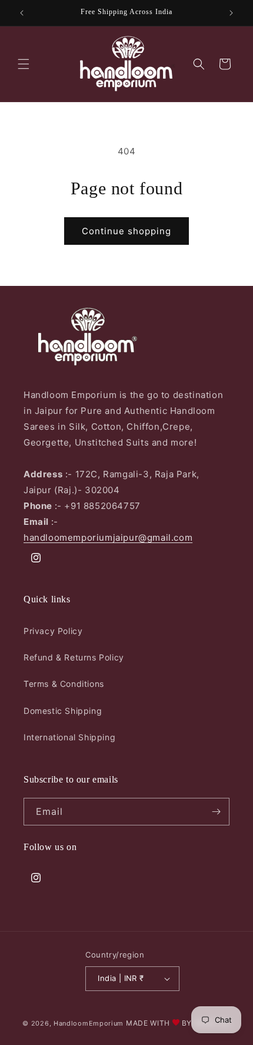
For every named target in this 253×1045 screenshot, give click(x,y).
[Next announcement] (231, 13)
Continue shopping (126, 231)
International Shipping (69, 737)
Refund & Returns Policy (74, 657)
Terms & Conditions (64, 684)
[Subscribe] (216, 811)
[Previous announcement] (22, 13)
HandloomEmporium (89, 1023)
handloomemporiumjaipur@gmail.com (108, 537)
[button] (23, 64)
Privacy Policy (53, 631)
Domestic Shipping (63, 711)
